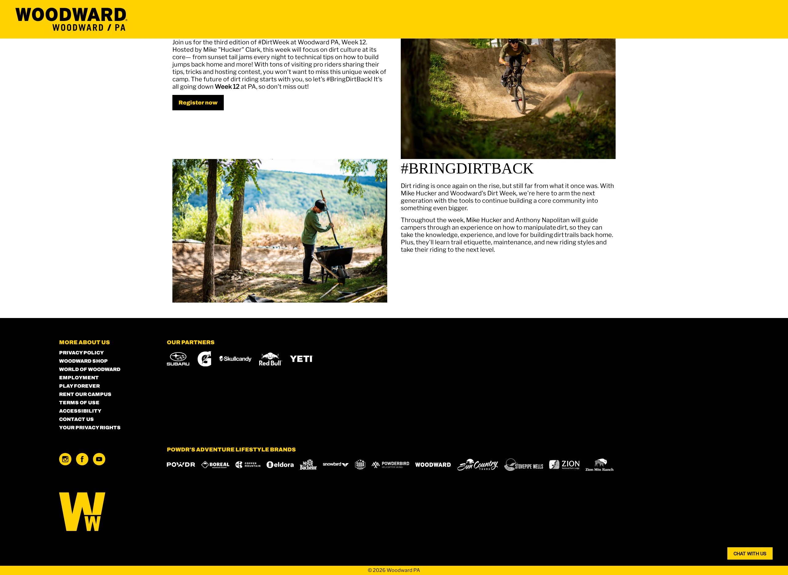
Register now (198, 103)
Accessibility (80, 411)
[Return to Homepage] (71, 19)
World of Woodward (89, 369)
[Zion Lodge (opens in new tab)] (564, 464)
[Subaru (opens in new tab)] (178, 358)
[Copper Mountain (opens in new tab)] (247, 464)
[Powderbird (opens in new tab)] (390, 464)
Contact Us (76, 419)
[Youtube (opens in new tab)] (99, 459)
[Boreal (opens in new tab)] (215, 464)
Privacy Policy (81, 352)
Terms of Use (79, 402)
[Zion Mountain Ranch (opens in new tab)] (599, 465)
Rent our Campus (85, 394)
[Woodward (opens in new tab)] (433, 465)
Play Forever (79, 386)
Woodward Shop (83, 361)
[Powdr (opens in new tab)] (181, 464)
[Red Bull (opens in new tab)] (270, 359)
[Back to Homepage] (105, 512)
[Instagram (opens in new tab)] (65, 459)
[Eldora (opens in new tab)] (280, 464)
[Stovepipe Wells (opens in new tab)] (523, 465)
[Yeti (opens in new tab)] (301, 359)
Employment (79, 377)
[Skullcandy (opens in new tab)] (235, 359)
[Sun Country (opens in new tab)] (477, 465)
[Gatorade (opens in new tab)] (204, 358)
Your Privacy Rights (90, 427)
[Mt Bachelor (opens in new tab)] (308, 464)
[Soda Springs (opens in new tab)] (360, 464)
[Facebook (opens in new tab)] (82, 459)
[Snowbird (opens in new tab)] (336, 464)
